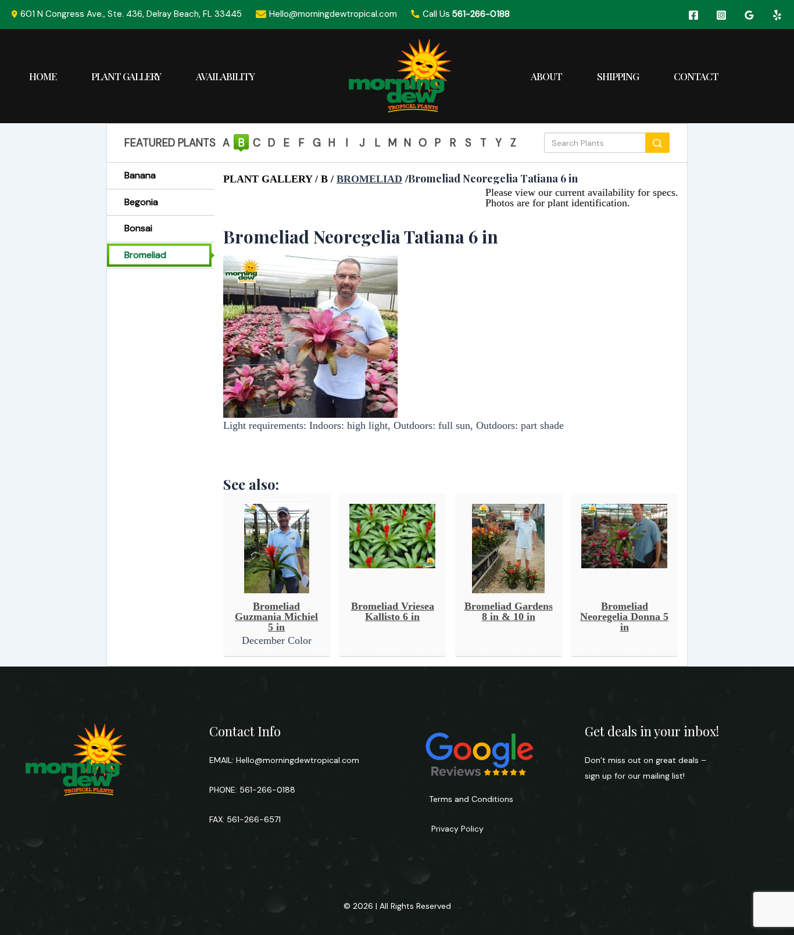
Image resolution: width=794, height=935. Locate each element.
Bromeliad (145, 255)
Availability (225, 76)
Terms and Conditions (471, 799)
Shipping (618, 76)
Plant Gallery (126, 76)
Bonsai (138, 228)
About (546, 76)
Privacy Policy (456, 828)
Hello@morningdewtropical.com (297, 760)
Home (42, 76)
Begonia (141, 202)
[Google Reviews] (749, 15)
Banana (140, 175)
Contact (696, 76)
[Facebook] (693, 15)
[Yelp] (777, 15)
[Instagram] (721, 15)
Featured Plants (170, 143)
